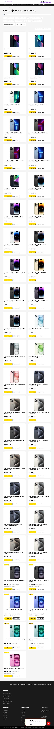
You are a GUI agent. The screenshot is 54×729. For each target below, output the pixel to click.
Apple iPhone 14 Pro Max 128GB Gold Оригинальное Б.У (37, 273)
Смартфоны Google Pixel (8, 701)
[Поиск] (35, 2)
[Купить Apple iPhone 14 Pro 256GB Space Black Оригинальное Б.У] (39, 237)
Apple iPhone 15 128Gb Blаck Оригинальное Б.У (14, 357)
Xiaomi (25, 4)
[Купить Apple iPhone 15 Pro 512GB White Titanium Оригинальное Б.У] (39, 488)
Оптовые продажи (24, 722)
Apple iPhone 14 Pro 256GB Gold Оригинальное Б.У (36, 217)
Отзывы (4, 719)
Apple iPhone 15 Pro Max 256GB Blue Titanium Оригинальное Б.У (13, 525)
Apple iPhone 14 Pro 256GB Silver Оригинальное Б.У (12, 245)
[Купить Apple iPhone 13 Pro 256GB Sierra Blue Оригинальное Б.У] (39, 97)
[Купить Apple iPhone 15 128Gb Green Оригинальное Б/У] (39, 349)
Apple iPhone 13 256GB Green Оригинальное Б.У (11, 77)
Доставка (23, 713)
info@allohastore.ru (44, 711)
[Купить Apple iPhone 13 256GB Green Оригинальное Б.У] (14, 69)
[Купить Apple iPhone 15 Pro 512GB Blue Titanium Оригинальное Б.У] (14, 488)
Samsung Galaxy (19, 4)
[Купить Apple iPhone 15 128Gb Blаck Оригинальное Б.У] (14, 349)
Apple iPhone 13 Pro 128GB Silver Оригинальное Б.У (12, 105)
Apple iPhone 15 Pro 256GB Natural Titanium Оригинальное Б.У (14, 469)
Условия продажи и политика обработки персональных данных (33, 727)
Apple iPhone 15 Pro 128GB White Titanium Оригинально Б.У (39, 413)
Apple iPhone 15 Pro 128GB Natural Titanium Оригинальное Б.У (14, 413)
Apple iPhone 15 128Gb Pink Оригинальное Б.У (14, 385)
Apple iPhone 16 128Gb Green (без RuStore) (14, 639)
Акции (22, 717)
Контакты (5, 712)
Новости (5, 717)
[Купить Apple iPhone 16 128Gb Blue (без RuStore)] (14, 602)
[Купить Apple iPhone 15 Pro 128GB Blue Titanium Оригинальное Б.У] (39, 377)
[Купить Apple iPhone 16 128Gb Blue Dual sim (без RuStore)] (39, 602)
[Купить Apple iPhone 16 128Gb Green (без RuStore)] (14, 631)
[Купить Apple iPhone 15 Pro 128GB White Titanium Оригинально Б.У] (39, 405)
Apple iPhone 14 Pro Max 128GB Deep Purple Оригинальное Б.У (14, 273)
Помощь (22, 720)
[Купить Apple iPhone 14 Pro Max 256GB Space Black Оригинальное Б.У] (14, 321)
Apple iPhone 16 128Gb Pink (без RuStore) (14, 668)
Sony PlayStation (32, 4)
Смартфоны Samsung (7, 695)
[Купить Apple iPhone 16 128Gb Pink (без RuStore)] (14, 660)
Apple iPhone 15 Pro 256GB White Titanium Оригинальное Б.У (39, 469)
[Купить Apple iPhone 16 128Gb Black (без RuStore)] (14, 572)
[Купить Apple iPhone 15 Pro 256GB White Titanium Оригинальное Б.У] (39, 460)
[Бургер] (4, 1)
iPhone (13, 4)
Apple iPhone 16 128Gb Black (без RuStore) (14, 580)
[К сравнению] (22, 33)
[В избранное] (24, 33)
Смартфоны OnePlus (7, 700)
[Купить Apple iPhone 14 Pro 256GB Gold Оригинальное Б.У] (39, 209)
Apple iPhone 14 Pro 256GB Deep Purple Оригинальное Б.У (13, 217)
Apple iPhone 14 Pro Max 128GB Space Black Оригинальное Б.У (14, 301)
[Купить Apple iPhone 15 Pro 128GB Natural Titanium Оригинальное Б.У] (14, 405)
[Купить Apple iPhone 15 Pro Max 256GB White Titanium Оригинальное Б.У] (39, 516)
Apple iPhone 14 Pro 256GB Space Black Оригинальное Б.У (38, 245)
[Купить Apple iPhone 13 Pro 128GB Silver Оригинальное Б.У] (14, 97)
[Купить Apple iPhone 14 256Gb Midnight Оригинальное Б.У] (14, 181)
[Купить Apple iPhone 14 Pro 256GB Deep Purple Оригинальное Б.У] (14, 209)
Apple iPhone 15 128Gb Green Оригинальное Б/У (36, 357)
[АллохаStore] (10, 2)
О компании (5, 710)
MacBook (44, 4)
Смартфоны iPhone (7, 693)
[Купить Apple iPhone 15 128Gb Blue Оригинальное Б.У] (39, 321)
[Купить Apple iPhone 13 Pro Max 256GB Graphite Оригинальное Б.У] (14, 153)
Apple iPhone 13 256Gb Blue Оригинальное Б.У (39, 49)
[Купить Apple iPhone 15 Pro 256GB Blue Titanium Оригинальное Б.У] (39, 432)
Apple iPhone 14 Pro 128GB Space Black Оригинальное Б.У (38, 189)
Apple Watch (39, 4)
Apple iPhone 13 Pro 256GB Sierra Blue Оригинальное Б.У (38, 105)
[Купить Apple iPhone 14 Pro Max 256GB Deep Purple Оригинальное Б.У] (39, 293)
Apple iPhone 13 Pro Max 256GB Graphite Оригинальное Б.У (14, 161)
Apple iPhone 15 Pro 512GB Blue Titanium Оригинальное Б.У (14, 497)
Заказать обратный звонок (45, 2)
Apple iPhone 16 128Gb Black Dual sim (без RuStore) (39, 581)
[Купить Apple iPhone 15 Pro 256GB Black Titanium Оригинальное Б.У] (14, 432)
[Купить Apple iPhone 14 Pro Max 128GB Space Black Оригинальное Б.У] (14, 293)
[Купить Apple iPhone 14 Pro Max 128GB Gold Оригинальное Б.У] (39, 265)
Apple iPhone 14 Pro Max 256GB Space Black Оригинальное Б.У (14, 329)
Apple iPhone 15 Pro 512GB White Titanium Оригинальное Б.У (39, 497)
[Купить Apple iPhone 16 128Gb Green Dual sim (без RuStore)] (39, 631)
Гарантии (23, 715)
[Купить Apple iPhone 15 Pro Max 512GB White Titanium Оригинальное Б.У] (39, 544)
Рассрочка (23, 712)
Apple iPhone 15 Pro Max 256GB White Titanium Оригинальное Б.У (38, 525)
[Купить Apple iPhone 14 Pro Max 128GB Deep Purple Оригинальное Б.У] (14, 265)
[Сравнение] (30, 2)
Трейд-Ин (23, 710)
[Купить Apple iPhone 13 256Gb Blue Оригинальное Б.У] (39, 41)
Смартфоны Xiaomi (7, 696)
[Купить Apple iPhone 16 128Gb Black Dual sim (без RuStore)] (39, 572)
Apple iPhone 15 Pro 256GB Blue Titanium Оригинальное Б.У (38, 441)
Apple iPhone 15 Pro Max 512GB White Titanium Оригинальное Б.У (38, 553)
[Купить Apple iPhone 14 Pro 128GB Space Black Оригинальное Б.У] (39, 181)
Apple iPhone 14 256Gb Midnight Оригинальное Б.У (11, 189)
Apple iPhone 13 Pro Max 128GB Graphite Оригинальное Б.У (38, 133)
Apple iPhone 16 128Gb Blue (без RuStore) (14, 609)
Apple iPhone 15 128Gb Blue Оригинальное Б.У (39, 329)
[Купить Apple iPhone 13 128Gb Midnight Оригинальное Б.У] (14, 41)
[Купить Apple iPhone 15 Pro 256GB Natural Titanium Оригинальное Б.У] (14, 460)
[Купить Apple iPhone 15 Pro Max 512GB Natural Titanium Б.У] (14, 544)
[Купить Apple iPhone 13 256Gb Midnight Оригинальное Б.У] (39, 69)
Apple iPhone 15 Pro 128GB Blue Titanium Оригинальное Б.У (38, 385)
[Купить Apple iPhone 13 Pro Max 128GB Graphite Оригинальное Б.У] (39, 125)
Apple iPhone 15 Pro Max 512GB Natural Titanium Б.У (13, 553)
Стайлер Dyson (6, 698)
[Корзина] (37, 2)
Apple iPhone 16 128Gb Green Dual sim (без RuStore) (39, 640)
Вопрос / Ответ (24, 719)
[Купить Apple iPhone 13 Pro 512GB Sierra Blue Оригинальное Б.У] (14, 125)
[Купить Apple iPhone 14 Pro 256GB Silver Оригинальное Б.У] (14, 237)
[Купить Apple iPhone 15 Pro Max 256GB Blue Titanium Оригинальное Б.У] (14, 516)
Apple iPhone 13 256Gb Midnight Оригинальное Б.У (36, 77)
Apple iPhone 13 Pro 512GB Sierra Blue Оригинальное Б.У (13, 133)
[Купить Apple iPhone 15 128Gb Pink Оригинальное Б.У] (14, 377)
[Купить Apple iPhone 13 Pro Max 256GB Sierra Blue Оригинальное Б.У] (39, 153)
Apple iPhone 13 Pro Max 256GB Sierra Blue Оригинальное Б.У (39, 161)
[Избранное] (33, 2)
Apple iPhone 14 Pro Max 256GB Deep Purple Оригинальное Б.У (39, 301)
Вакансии (5, 715)
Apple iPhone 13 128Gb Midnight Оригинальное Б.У (11, 49)
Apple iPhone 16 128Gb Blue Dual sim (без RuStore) (38, 610)
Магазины (5, 713)
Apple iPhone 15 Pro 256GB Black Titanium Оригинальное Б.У (14, 441)
